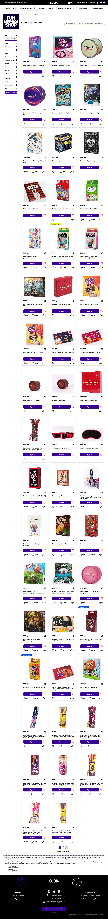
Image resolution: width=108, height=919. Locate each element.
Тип (6, 73)
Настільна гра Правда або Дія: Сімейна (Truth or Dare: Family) (62, 831)
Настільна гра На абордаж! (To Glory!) (33, 305)
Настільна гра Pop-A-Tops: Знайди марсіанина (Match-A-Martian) (63, 592)
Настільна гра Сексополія (88, 400)
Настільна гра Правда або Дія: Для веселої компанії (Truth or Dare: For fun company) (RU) (63, 784)
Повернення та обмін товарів (90, 896)
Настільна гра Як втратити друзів (91, 544)
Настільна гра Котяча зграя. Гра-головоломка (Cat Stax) (91, 257)
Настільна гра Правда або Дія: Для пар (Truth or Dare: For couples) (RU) (34, 784)
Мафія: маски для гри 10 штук (89, 448)
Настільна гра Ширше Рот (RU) (33, 352)
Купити (32, 72)
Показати (26, 89)
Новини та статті (18, 896)
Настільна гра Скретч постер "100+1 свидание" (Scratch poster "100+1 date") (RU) (34, 737)
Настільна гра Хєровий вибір (89, 113)
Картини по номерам (26, 8)
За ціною (89, 23)
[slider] (5, 40)
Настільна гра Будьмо (59, 496)
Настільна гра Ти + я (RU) (31, 400)
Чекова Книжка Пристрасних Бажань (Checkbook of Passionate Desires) (62, 689)
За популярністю (70, 23)
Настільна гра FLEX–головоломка (62, 209)
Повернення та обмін (9, 2)
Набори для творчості (65, 8)
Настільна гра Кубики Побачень (33, 65)
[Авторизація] (97, 2)
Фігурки (50, 8)
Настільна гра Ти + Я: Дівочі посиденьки (89, 592)
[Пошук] (74, 2)
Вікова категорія (10, 60)
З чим (6, 81)
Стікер (7, 50)
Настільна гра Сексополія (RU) (62, 304)
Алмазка (41, 8)
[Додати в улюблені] (44, 71)
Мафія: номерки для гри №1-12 (61, 448)
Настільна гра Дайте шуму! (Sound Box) (34, 161)
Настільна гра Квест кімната (61, 161)
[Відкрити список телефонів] (28, 2)
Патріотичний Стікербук (31, 209)
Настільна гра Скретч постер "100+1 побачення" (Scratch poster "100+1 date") (91, 497)
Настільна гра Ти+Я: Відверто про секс (34, 113)
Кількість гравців (10, 56)
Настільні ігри (9, 8)
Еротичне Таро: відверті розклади (91, 161)
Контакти (92, 2)
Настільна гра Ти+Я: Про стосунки (91, 65)
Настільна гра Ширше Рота (89, 304)
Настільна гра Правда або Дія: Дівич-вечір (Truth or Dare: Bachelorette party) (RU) (33, 832)
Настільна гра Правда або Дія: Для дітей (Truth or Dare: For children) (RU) (91, 784)
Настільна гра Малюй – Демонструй (30, 257)
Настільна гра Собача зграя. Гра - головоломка (63, 257)
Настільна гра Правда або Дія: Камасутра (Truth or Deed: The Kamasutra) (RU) (90, 737)
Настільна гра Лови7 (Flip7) (60, 113)
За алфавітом (98, 23)
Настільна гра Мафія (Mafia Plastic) (34, 496)
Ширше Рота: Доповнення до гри (34, 687)
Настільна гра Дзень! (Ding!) (89, 209)
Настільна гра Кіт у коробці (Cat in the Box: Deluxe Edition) (63, 640)
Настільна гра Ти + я (58, 400)
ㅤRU (71, 2)
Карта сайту (54, 912)
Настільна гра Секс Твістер (61, 65)
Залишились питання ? (54, 909)
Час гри (7, 63)
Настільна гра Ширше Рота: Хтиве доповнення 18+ (91, 640)
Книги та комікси (98, 8)
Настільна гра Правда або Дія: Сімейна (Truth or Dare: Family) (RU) (63, 736)
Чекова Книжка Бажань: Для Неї (90, 352)
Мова (6, 53)
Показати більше (63, 851)
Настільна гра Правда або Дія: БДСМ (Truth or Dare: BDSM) (33, 448)
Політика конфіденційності (90, 899)
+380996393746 (22, 2)
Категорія (8, 46)
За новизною (81, 23)
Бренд (7, 43)
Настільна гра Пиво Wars (60, 544)
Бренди (18, 892)
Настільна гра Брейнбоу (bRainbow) (31, 544)
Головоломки (82, 8)
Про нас (18, 899)
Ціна (6, 35)
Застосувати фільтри (11, 92)
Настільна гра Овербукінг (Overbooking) (31, 640)
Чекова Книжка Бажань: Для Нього (63, 352)
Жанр (6, 67)
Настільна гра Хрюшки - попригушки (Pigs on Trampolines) (34, 592)
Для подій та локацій (9, 77)
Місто (6, 88)
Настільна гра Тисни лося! (88, 687)
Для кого (7, 70)
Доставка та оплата (82, 2)
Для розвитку (9, 85)
